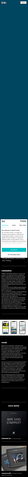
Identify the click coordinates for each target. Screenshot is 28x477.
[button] (23, 2)
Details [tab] (14, 225)
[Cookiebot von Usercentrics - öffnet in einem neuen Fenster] (20, 221)
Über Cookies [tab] (22, 225)
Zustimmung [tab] (5, 225)
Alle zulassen (14, 249)
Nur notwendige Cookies (14, 254)
